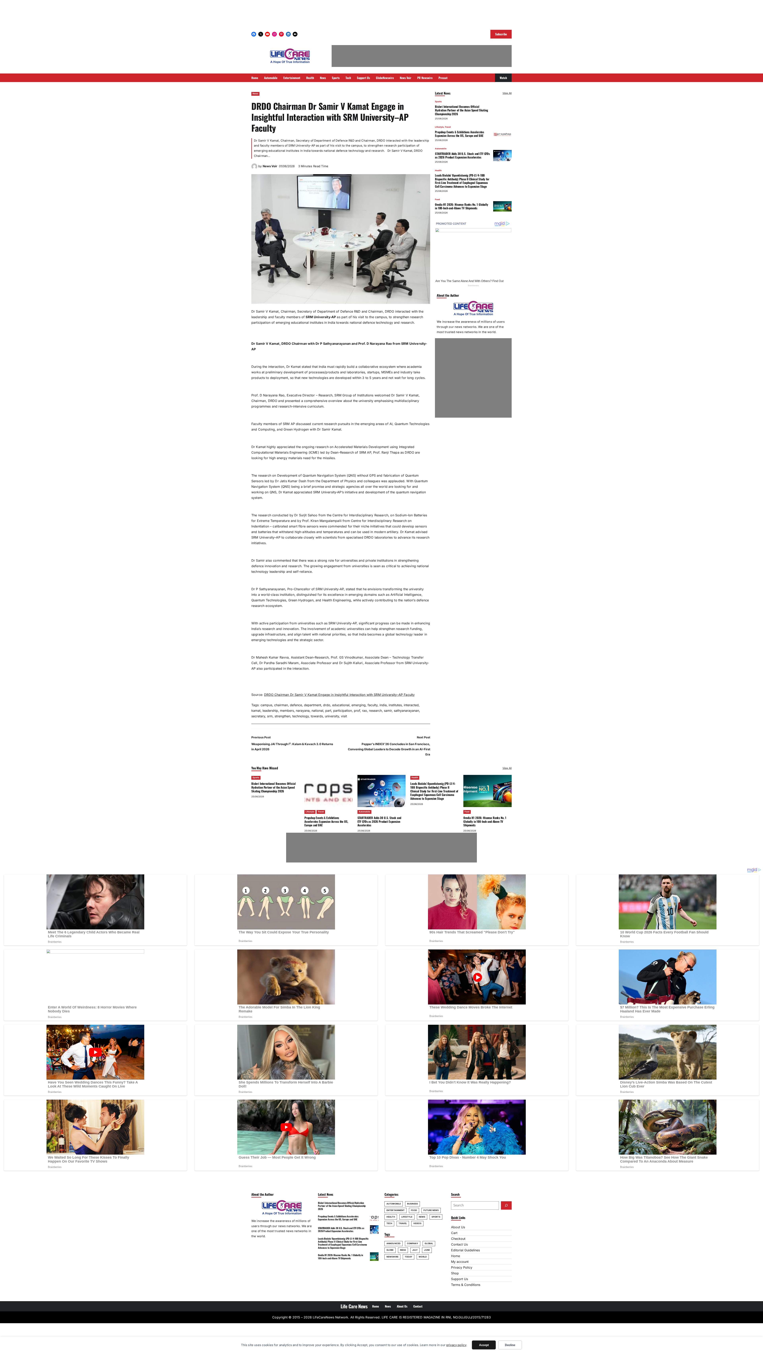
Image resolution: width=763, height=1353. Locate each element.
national (317, 711)
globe (390, 1250)
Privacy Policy (461, 1267)
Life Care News (354, 1306)
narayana (303, 711)
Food (437, 199)
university (332, 716)
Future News (431, 1210)
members (287, 711)
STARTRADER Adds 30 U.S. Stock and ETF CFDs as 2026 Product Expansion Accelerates (462, 155)
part (328, 711)
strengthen (282, 716)
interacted (411, 705)
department (312, 705)
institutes (395, 705)
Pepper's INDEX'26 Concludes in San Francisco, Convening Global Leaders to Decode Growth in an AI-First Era (389, 749)
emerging (358, 705)
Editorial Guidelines (465, 1250)
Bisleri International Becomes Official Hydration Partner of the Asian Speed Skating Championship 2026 (461, 110)
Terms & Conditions (465, 1285)
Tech (389, 1223)
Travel (448, 127)
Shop (455, 1273)
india (383, 705)
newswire (392, 1256)
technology (300, 716)
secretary (258, 716)
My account (460, 1262)
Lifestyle (439, 127)
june (427, 1250)
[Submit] (506, 1205)
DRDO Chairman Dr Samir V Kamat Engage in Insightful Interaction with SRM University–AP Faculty (339, 695)
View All (507, 93)
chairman (281, 705)
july (415, 1250)
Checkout (458, 1239)
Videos (417, 1223)
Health (438, 170)
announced (393, 1243)
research (375, 711)
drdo (326, 705)
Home (455, 1256)
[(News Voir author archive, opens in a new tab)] (254, 168)
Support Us (459, 1279)
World (423, 1256)
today (408, 1256)
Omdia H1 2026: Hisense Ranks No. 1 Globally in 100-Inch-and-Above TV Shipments (461, 206)
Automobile (440, 148)
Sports (438, 101)
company (412, 1243)
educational (341, 705)
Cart (454, 1233)
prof (357, 711)
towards (317, 716)
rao (364, 711)
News (255, 93)
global (429, 1243)
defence (296, 705)
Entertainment (395, 1210)
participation (342, 711)
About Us (458, 1227)
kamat (255, 711)
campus (266, 705)
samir (388, 711)
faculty (373, 705)
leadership (270, 711)
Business (412, 1203)
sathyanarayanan (406, 711)
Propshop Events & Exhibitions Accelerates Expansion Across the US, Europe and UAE (459, 133)
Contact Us (459, 1244)
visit (344, 716)
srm (270, 716)
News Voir (270, 166)
